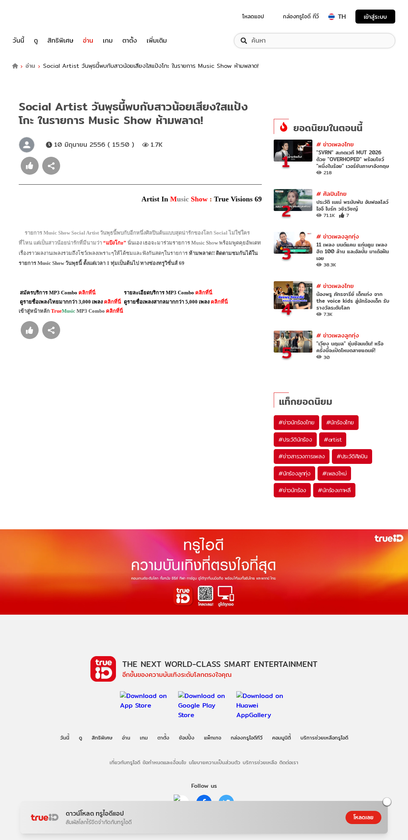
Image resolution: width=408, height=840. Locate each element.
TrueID (37, 17)
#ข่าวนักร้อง (292, 490)
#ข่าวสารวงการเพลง (302, 456)
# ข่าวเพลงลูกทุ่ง (337, 236)
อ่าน (88, 40)
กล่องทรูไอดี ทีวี (301, 16)
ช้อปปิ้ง (186, 737)
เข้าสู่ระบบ (375, 16)
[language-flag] (331, 17)
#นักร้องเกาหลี (334, 490)
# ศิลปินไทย (331, 193)
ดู (36, 40)
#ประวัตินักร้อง (295, 439)
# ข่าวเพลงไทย (335, 144)
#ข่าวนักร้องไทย (296, 422)
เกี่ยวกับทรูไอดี (125, 762)
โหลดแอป (253, 16)
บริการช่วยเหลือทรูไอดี (324, 737)
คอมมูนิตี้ (281, 737)
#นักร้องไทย (340, 422)
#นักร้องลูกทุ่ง (294, 473)
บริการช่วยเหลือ (260, 762)
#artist (333, 439)
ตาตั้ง (129, 40)
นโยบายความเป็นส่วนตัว (214, 762)
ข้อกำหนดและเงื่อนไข (164, 762)
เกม (108, 40)
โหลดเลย (363, 817)
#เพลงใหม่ (334, 473)
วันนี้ (18, 40)
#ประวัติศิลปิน (352, 456)
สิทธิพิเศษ (60, 40)
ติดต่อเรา (288, 762)
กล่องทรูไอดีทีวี (247, 737)
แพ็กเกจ (212, 737)
